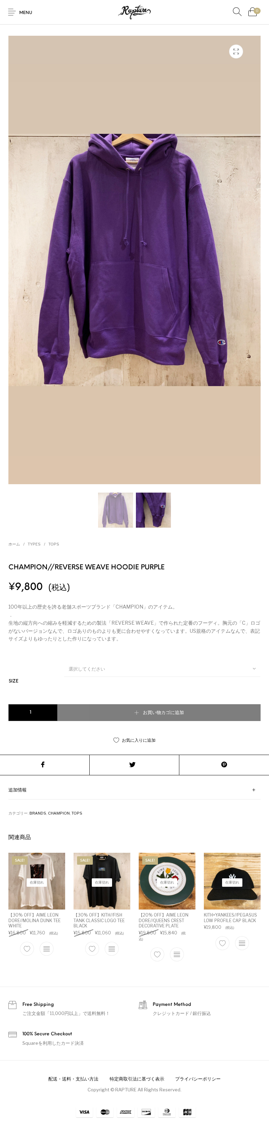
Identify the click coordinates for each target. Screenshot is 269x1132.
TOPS (53, 544)
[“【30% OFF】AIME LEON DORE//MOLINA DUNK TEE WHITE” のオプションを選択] (47, 949)
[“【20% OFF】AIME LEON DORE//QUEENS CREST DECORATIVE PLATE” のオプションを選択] (177, 954)
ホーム (14, 544)
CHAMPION (59, 813)
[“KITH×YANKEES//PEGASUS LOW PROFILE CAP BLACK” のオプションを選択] (242, 943)
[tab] (134, 790)
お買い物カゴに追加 (163, 713)
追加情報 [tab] (17, 790)
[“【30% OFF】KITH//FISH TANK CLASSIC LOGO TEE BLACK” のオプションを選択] (112, 949)
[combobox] (162, 668)
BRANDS (37, 813)
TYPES (34, 544)
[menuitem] (73, 1079)
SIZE (13, 681)
